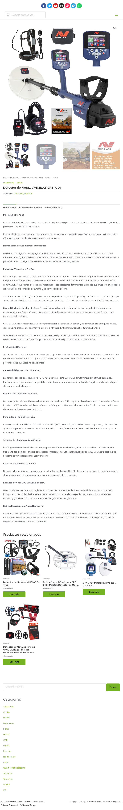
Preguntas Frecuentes (34, 801)
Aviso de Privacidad (9, 805)
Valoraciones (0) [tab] (53, 207)
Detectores (8, 182)
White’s (6, 784)
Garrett (6, 734)
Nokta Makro (9, 756)
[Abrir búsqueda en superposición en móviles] (25, 15)
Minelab (14, 177)
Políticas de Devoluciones (12, 801)
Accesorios (8, 706)
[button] (115, 28)
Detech (6, 717)
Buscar (113, 687)
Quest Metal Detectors (14, 767)
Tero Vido (8, 779)
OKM (5, 762)
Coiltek (6, 712)
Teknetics (7, 773)
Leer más (14, 594)
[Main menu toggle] (117, 15)
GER (5, 740)
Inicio (5, 177)
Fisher (6, 729)
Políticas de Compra (28, 805)
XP (4, 790)
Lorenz (6, 745)
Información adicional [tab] (30, 207)
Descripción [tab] (9, 207)
